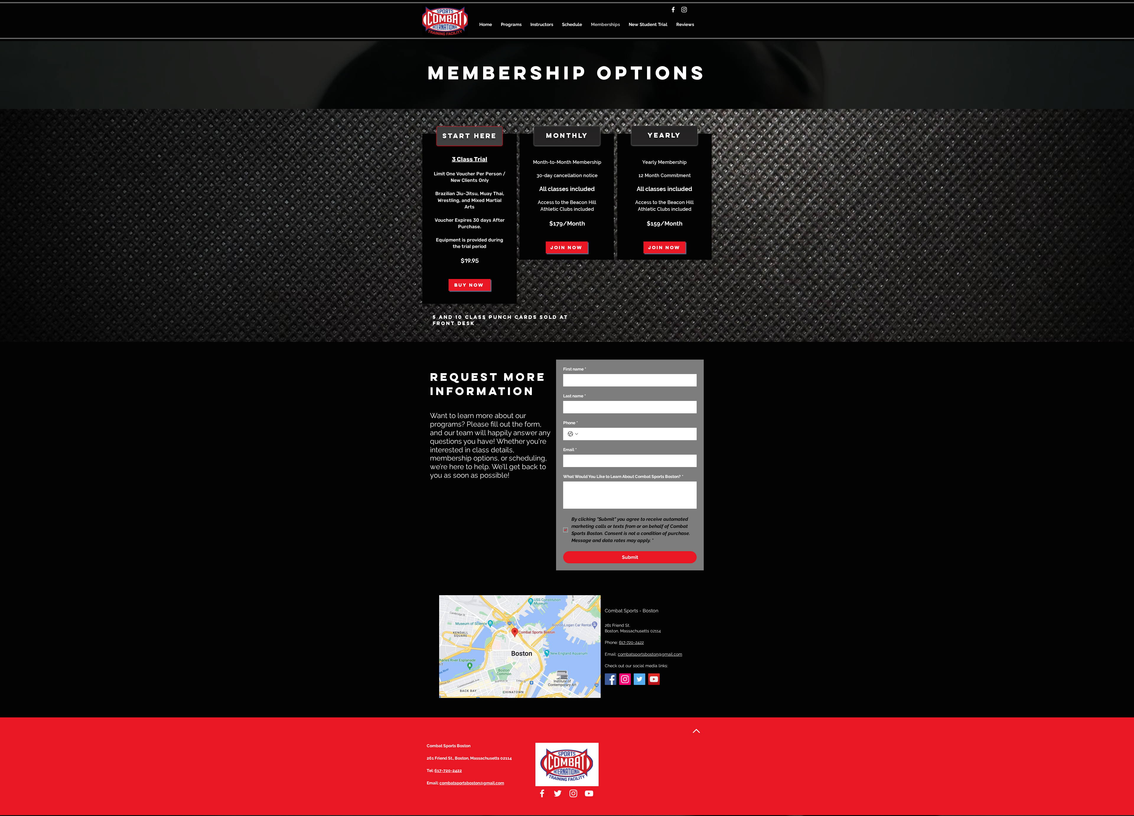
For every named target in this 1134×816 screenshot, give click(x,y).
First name (574, 369)
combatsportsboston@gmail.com (650, 654)
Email (570, 449)
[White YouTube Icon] (589, 793)
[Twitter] (639, 679)
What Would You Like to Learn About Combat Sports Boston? (623, 476)
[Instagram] (684, 9)
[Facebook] (673, 9)
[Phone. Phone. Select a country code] (573, 434)
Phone (570, 422)
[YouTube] (654, 679)
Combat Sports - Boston (631, 610)
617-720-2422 (448, 770)
